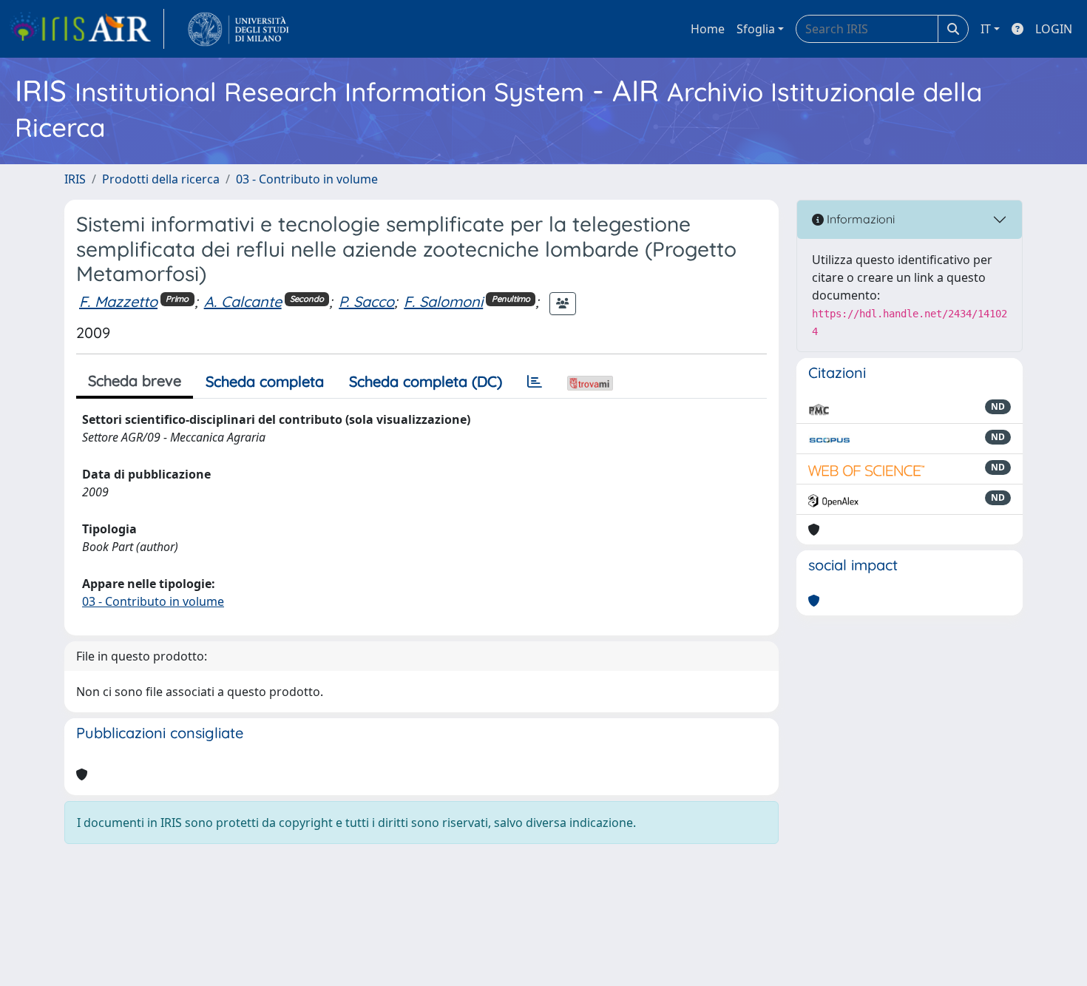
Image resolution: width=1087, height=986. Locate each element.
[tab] (535, 381)
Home (708, 29)
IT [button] (986, 29)
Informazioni (859, 219)
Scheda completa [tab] (265, 381)
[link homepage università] (238, 29)
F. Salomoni (443, 301)
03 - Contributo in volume (307, 179)
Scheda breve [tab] (134, 380)
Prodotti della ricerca (161, 179)
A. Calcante (243, 301)
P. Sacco (366, 301)
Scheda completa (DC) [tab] (425, 381)
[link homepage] (86, 29)
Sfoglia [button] (755, 29)
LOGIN (1053, 29)
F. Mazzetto (118, 301)
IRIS (75, 179)
